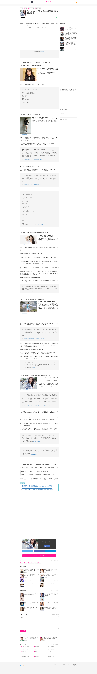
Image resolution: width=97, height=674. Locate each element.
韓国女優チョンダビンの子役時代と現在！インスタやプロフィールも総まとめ (51, 623)
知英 (36, 8)
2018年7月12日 (36, 382)
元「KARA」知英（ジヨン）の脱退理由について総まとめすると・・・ (35, 55)
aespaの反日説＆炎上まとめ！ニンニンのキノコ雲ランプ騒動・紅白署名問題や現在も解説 (71, 28)
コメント (57, 18)
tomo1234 (25, 602)
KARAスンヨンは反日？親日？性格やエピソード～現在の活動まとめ (51, 585)
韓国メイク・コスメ (38, 669)
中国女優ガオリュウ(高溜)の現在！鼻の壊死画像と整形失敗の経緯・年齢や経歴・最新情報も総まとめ (51, 614)
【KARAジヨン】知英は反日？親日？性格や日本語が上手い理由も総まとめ (37, 503)
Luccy (45, 616)
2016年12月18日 (36, 456)
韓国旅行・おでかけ (51, 671)
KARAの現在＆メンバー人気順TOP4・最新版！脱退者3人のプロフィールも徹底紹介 (51, 595)
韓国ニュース (24, 666)
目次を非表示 (42, 51)
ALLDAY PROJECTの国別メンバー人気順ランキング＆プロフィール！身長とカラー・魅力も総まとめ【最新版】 (71, 49)
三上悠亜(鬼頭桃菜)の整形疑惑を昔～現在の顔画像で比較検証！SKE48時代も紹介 (31, 614)
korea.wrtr (36, 17)
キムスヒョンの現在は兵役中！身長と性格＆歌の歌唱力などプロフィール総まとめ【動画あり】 (51, 609)
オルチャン (37, 664)
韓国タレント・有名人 (25, 664)
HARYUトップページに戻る (39, 570)
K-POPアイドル (50, 666)
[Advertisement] (30, 41)
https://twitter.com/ (24, 81)
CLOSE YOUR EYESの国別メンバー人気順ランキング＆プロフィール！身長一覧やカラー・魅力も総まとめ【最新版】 (71, 44)
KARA (22, 8)
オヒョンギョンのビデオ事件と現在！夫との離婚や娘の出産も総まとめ (31, 609)
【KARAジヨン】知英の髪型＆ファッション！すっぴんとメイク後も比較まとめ (38, 500)
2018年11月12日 (34, 469)
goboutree (45, 611)
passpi (25, 611)
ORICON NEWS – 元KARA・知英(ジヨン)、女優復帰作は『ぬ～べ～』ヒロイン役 (35, 353)
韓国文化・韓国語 (25, 669)
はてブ (51, 566)
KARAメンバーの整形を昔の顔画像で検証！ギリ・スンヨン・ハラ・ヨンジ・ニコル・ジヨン (31, 600)
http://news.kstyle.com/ (25, 404)
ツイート (28, 566)
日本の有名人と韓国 (25, 661)
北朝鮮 (36, 666)
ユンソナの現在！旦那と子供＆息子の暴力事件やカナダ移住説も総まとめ (31, 623)
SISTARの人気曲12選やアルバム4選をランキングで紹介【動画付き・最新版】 (51, 653)
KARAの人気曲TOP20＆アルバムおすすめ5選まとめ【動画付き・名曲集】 (51, 590)
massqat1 (25, 592)
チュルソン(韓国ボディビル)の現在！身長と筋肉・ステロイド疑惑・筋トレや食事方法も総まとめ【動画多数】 (51, 619)
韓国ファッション (38, 671)
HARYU (49, 1)
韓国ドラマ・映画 (51, 661)
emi (44, 602)
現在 (29, 8)
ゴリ (35, 416)
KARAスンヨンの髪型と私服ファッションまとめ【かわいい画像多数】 (31, 590)
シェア (47, 561)
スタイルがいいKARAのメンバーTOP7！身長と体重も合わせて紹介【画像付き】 (38, 504)
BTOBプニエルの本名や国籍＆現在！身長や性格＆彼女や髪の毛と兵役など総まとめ (31, 618)
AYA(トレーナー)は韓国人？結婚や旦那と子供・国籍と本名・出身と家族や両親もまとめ (71, 38)
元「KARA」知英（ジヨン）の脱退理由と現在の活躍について (34, 53)
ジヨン (26, 8)
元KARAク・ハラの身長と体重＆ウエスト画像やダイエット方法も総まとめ (51, 600)
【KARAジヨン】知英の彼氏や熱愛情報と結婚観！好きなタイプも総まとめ (37, 501)
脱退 (40, 8)
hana (45, 597)
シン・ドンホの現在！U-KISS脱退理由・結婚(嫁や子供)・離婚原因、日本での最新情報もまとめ (71, 33)
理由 (33, 8)
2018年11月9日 (36, 291)
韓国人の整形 (37, 661)
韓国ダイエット (50, 669)
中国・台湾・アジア (25, 671)
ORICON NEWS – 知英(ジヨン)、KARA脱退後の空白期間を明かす (33, 159)
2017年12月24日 (39, 224)
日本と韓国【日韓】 (51, 664)
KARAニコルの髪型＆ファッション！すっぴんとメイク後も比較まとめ (31, 595)
